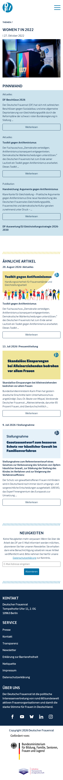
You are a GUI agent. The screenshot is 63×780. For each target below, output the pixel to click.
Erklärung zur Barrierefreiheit (20, 657)
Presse (7, 629)
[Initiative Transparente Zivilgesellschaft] (31, 770)
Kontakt (7, 636)
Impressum (9, 670)
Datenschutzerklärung (24, 557)
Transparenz (10, 643)
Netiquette (9, 663)
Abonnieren (31, 571)
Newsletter (9, 650)
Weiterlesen (31, 127)
